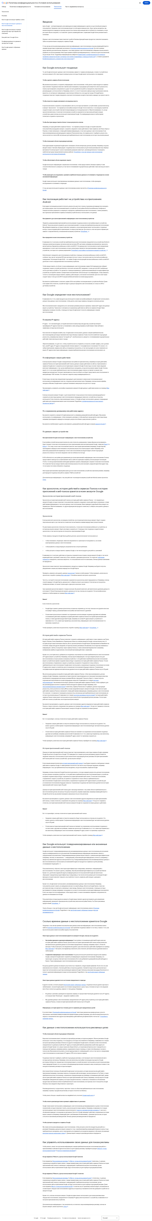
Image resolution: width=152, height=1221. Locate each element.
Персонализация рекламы (60, 1161)
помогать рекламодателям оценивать (88, 1110)
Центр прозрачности (84, 1218)
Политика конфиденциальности (20, 6)
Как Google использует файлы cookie (13, 19)
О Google (43, 1218)
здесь (44, 479)
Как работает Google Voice (10, 37)
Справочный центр (88, 1095)
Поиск (105, 444)
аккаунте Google (100, 424)
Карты (44, 446)
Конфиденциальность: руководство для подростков (58, 59)
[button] (140, 3)
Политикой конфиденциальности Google (64, 1012)
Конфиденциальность (54, 1218)
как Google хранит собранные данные (81, 910)
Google (36, 1218)
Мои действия (65, 575)
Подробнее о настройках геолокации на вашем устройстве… (88, 250)
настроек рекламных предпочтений (84, 695)
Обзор (4, 6)
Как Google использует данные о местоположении (12, 24)
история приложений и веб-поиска (72, 763)
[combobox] (110, 1218)
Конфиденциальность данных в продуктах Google (11, 42)
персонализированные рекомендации (54, 686)
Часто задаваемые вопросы (74, 6)
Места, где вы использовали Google (80, 1161)
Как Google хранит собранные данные (11, 48)
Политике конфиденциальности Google (82, 48)
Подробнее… (84, 231)
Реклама (4, 15)
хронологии (71, 573)
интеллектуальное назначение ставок (54, 1133)
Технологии (57, 6)
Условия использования (42, 6)
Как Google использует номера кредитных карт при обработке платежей (11, 31)
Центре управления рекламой (66, 1150)
